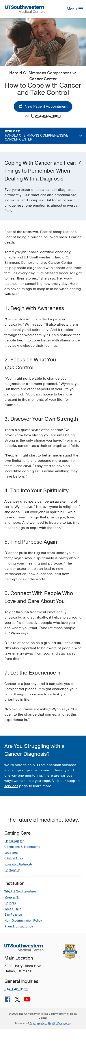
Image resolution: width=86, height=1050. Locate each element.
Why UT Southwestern (20, 891)
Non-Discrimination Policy (23, 920)
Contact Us (12, 870)
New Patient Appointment (45, 106)
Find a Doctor (14, 841)
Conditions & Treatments (22, 847)
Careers (10, 903)
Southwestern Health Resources (50, 1023)
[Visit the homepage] (25, 8)
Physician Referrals (18, 864)
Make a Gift (12, 897)
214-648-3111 (16, 989)
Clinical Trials (14, 858)
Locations (11, 853)
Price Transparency (18, 926)
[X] (17, 1000)
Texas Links (12, 909)
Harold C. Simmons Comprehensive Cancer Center (36, 135)
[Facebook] (7, 1000)
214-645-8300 (48, 116)
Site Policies (13, 915)
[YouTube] (27, 1000)
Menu (72, 8)
